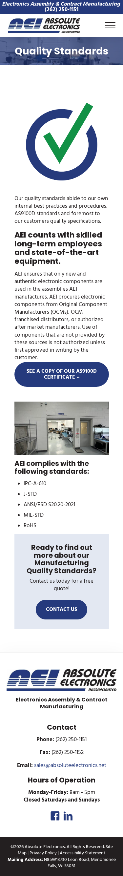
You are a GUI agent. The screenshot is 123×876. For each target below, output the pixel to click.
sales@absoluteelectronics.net (70, 765)
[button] (55, 816)
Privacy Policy (43, 853)
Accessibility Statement (82, 853)
